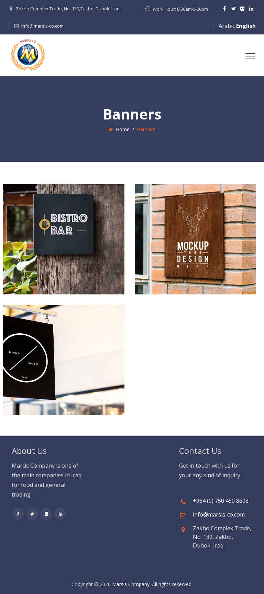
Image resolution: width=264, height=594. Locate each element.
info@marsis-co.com (42, 26)
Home (121, 129)
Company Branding (47, 349)
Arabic (227, 26)
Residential (185, 213)
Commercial (54, 213)
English (246, 26)
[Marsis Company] (27, 55)
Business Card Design (183, 228)
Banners (29, 213)
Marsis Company (131, 584)
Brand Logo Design (47, 228)
